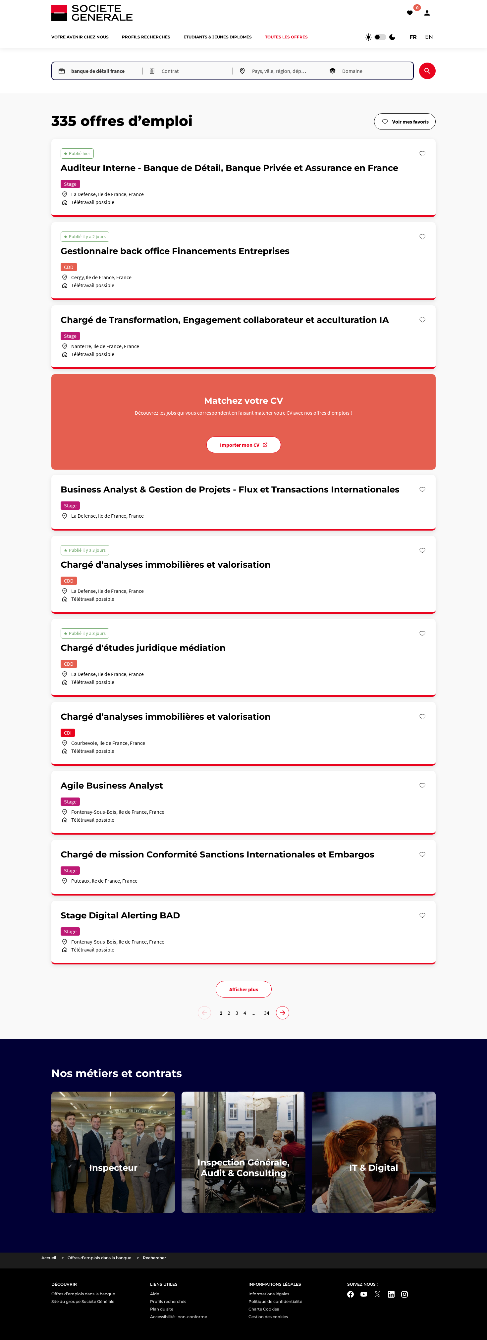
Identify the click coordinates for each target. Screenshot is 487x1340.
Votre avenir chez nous (80, 36)
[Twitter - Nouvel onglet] (377, 1294)
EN (429, 37)
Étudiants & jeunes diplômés (218, 36)
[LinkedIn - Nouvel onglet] (391, 1294)
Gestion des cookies (268, 1316)
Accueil (48, 1257)
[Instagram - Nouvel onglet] (404, 1294)
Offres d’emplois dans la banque (99, 1257)
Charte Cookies (263, 1309)
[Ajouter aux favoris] (422, 154)
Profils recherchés (146, 36)
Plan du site (161, 1309)
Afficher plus (243, 989)
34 (266, 1012)
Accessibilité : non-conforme (178, 1316)
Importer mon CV (239, 444)
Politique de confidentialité (275, 1301)
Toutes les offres (286, 36)
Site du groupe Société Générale (82, 1301)
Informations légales (268, 1293)
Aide (154, 1293)
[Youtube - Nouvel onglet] (363, 1294)
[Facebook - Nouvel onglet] (350, 1294)
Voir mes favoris (410, 121)
